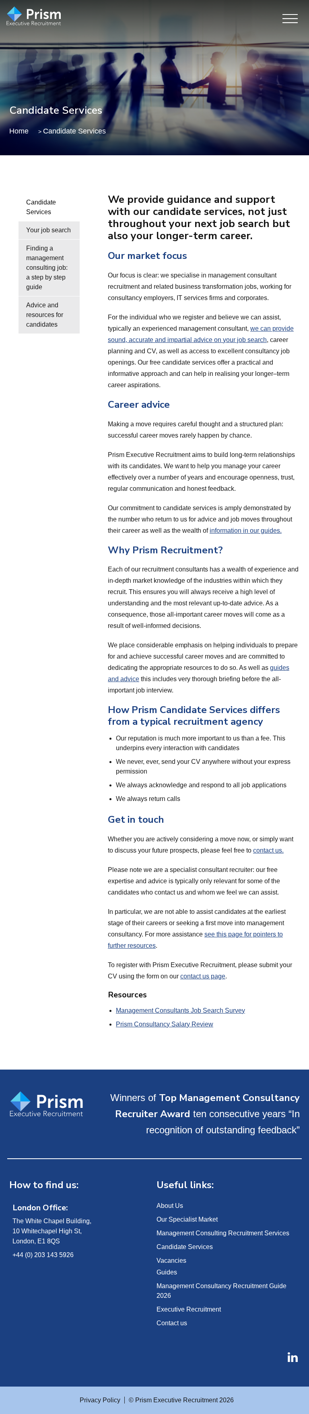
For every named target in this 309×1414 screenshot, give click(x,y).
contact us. (268, 850)
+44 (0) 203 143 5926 (43, 1254)
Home (19, 131)
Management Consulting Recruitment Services (223, 1233)
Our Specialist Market (187, 1219)
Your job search (48, 230)
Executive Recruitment (189, 1309)
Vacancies (171, 1260)
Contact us (172, 1323)
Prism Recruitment (53, 16)
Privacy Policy (100, 1400)
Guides (167, 1272)
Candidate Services (41, 207)
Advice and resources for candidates (44, 315)
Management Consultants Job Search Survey (180, 1010)
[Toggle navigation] (290, 19)
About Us (170, 1205)
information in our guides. (246, 530)
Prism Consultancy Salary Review (164, 1024)
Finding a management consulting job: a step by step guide (47, 267)
